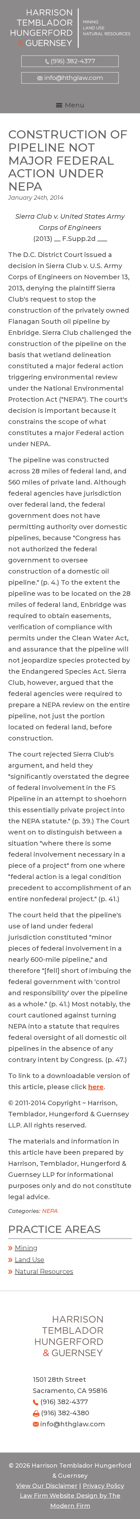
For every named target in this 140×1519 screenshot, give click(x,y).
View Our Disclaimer (46, 1486)
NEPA (50, 1211)
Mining (26, 1248)
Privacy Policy (103, 1486)
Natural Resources (44, 1271)
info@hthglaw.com (73, 78)
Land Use (29, 1260)
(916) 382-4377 (73, 61)
